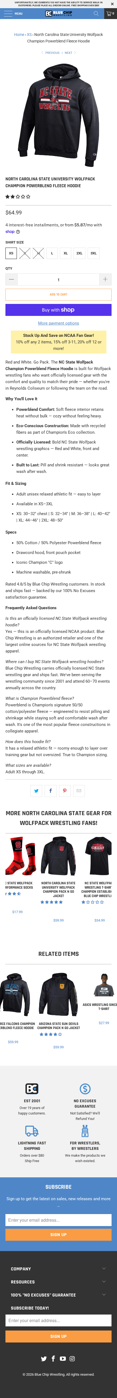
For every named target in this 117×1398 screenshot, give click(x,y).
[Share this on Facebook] (50, 791)
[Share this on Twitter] (36, 791)
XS (29, 34)
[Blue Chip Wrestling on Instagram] (72, 1359)
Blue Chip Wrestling (49, 1374)
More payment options (58, 323)
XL (66, 253)
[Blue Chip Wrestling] (58, 13)
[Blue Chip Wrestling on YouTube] (63, 1359)
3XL (94, 253)
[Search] (98, 13)
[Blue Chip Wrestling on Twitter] (44, 1359)
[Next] (106, 880)
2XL (79, 253)
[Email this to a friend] (79, 791)
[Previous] (10, 880)
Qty (8, 268)
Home (19, 34)
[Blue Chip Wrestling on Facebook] (54, 1359)
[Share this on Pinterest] (65, 791)
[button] (17, 196)
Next (69, 53)
